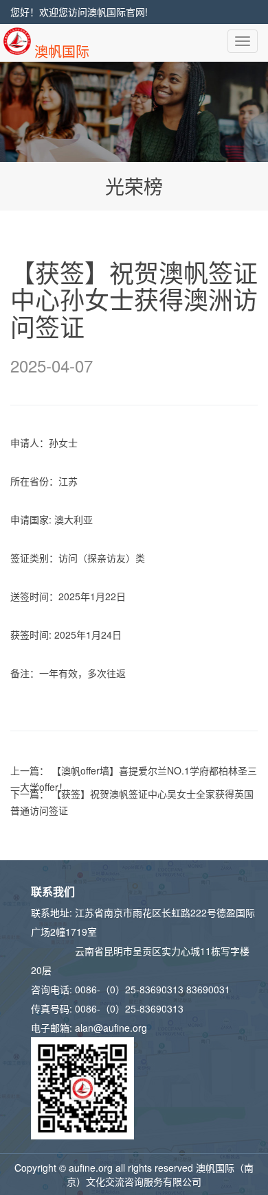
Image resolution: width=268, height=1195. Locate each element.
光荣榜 (134, 186)
